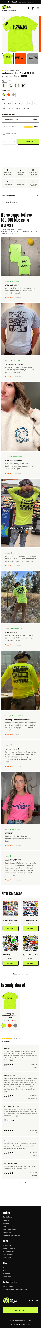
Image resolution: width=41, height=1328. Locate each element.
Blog (4, 1270)
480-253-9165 (29, 8)
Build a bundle (8, 1217)
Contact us (7, 1277)
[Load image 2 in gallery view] (20, 58)
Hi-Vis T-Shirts (8, 1226)
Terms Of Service (9, 1248)
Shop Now (20, 1310)
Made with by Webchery (20, 1325)
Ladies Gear (7, 1232)
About (5, 1267)
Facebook (29, 1300)
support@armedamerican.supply (15, 1289)
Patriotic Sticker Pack (30, 920)
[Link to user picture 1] (9, 1124)
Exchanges (7, 1258)
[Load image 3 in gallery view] (33, 58)
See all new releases (20, 974)
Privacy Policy (8, 1245)
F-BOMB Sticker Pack (10, 955)
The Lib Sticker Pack (10, 920)
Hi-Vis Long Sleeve (9, 1229)
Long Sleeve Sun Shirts (11, 1235)
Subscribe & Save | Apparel (18, 127)
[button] (37, 8)
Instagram (37, 1300)
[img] (8, 1065)
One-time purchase (11, 119)
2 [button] (19, 1182)
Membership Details (11, 133)
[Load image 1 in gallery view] (8, 58)
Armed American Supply (23, 1320)
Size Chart (6, 1273)
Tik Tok (33, 1300)
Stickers (6, 1223)
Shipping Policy (8, 1251)
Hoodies (6, 1220)
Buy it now (20, 148)
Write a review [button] (6, 1041)
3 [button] (22, 1182)
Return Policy (8, 1254)
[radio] (4, 95)
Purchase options (8, 114)
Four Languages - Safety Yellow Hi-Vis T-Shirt (10, 1015)
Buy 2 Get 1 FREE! (19, 2)
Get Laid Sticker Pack (30, 955)
